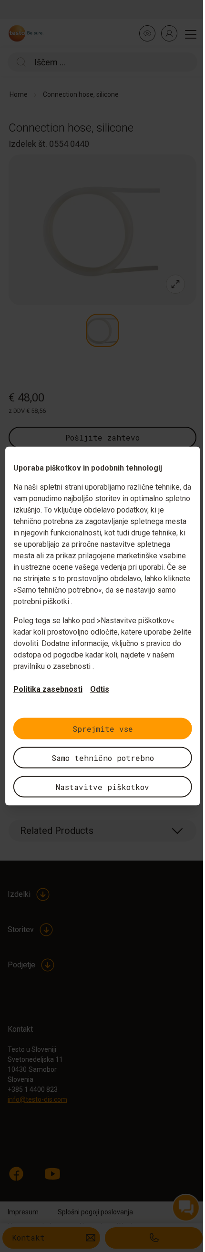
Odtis (99, 689)
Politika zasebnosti (47, 689)
